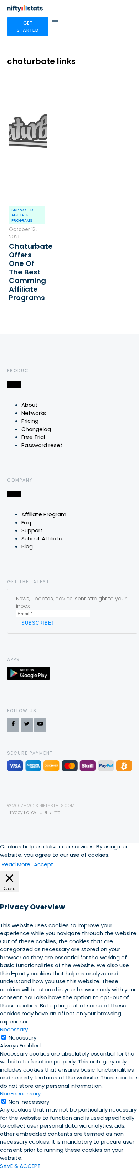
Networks (33, 413)
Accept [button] (43, 864)
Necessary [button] (14, 1029)
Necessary (22, 1037)
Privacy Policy (21, 812)
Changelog (36, 429)
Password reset (42, 445)
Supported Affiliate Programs (22, 215)
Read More (16, 864)
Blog (27, 546)
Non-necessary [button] (20, 1093)
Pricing (29, 421)
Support (32, 530)
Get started (28, 27)
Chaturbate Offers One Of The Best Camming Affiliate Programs (28, 272)
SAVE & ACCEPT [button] (20, 1166)
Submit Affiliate (41, 538)
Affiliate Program (43, 514)
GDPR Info (50, 812)
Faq (26, 522)
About (29, 405)
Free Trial (33, 437)
